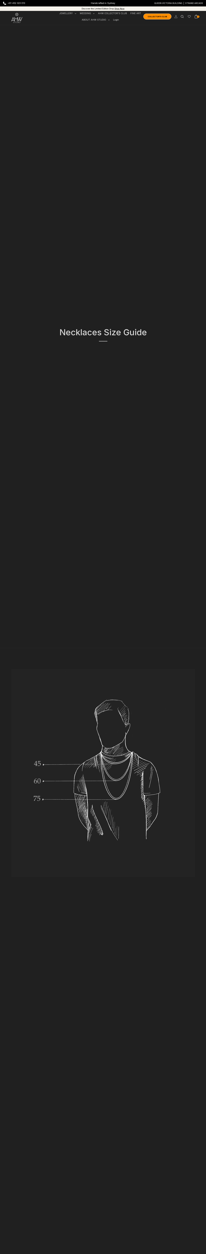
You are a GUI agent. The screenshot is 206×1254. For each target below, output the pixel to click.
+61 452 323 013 (16, 3)
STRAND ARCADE (194, 3)
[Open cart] (196, 16)
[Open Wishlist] (189, 16)
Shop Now (119, 8)
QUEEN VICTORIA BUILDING (168, 3)
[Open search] (182, 16)
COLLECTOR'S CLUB (157, 16)
